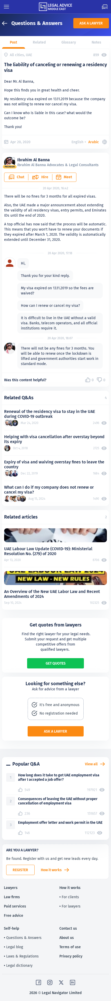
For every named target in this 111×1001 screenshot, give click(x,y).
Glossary (68, 42)
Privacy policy (70, 956)
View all (91, 764)
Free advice (13, 915)
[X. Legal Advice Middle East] (61, 982)
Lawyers (11, 887)
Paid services (15, 906)
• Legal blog (13, 946)
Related (39, 42)
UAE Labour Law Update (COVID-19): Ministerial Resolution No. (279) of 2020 (48, 551)
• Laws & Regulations (21, 956)
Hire (44, 177)
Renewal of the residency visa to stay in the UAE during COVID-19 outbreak (49, 414)
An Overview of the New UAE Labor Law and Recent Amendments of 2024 (52, 594)
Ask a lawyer (91, 23)
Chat (20, 177)
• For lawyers (70, 906)
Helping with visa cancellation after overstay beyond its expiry (54, 439)
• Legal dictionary (18, 965)
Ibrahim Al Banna (33, 159)
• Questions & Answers (23, 937)
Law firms (12, 897)
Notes (96, 42)
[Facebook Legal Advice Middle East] (38, 982)
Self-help (11, 928)
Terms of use (70, 946)
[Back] (6, 23)
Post (13, 42)
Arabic (93, 142)
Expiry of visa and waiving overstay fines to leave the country (54, 464)
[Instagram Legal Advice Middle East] (49, 982)
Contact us (68, 928)
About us (66, 937)
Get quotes (56, 663)
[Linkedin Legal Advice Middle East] (72, 982)
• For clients (69, 897)
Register (20, 869)
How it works (51, 869)
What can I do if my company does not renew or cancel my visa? (49, 490)
